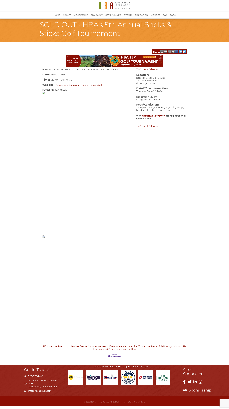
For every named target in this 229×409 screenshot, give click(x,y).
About (67, 15)
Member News (159, 15)
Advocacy (97, 15)
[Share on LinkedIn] (184, 51)
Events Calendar (118, 346)
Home (57, 15)
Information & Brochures (106, 349)
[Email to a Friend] (165, 51)
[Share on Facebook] (176, 51)
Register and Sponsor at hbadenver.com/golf (79, 85)
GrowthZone (139, 402)
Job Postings (165, 346)
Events (128, 15)
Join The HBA (129, 349)
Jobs (173, 15)
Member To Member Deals (143, 346)
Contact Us (180, 346)
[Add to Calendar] (169, 51)
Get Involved (113, 15)
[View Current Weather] (173, 51)
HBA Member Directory (55, 346)
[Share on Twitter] (180, 51)
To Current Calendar (147, 69)
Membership (80, 15)
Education (141, 15)
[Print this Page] (162, 51)
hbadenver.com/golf (153, 116)
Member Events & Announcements (88, 346)
